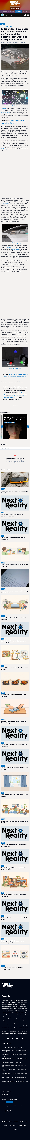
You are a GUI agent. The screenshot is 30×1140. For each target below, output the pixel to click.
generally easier (5, 112)
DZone (15, 1129)
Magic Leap (15, 8)
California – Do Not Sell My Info (9, 1099)
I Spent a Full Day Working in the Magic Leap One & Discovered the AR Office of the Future (14, 122)
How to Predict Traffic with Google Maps (11, 1062)
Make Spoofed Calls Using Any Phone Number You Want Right (14, 1078)
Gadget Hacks (11, 11)
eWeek (5, 1125)
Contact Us (4, 1096)
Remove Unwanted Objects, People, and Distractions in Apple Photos (14, 1051)
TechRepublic (23, 1121)
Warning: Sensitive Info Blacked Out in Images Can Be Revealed (15, 1082)
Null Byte (25, 11)
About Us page (23, 1033)
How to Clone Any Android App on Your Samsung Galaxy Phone (14, 1055)
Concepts (3, 108)
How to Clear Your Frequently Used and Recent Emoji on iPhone (15, 1074)
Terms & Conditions (6, 1091)
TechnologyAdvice (13, 1121)
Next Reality (18, 11)
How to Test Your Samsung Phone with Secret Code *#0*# (14, 1070)
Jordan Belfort (10, 149)
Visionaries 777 (11, 247)
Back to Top (5, 1111)
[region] (15, 98)
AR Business (16, 15)
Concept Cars (15, 249)
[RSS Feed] (22, 1038)
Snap (10, 15)
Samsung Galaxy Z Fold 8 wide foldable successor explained (12, 942)
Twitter (21, 382)
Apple (6, 15)
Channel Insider (22, 1125)
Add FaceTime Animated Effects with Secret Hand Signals (14, 1066)
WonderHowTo (4, 11)
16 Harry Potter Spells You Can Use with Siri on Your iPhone (14, 1059)
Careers (7, 1102)
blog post (6, 203)
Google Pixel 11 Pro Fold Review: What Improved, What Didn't (12, 515)
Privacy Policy (5, 1094)
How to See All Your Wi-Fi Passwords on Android (13, 1047)
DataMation (13, 1125)
